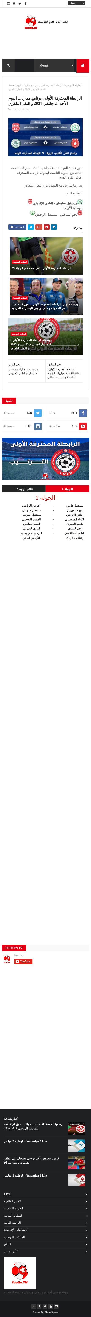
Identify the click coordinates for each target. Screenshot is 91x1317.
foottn (11, 85)
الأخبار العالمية (13, 1201)
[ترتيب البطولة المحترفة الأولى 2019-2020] (45, 479)
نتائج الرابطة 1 (23, 489)
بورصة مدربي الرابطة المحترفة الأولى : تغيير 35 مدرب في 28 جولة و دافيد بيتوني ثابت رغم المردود (45, 306)
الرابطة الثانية (12, 1222)
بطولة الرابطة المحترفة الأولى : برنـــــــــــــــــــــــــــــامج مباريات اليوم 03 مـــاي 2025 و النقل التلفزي (45, 344)
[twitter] (20, 3)
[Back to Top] (33, 1306)
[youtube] (14, 3)
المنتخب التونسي (14, 1237)
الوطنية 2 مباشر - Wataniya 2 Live (25, 1141)
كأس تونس (11, 1251)
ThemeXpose (51, 1312)
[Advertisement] (45, 738)
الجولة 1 (67, 489)
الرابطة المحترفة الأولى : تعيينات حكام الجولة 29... (43, 268)
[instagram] (8, 3)
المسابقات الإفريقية (16, 1229)
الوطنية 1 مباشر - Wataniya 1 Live (25, 1175)
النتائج (7, 1244)
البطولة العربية (13, 1215)
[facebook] (25, 3)
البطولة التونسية (73, 85)
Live (7, 1194)
